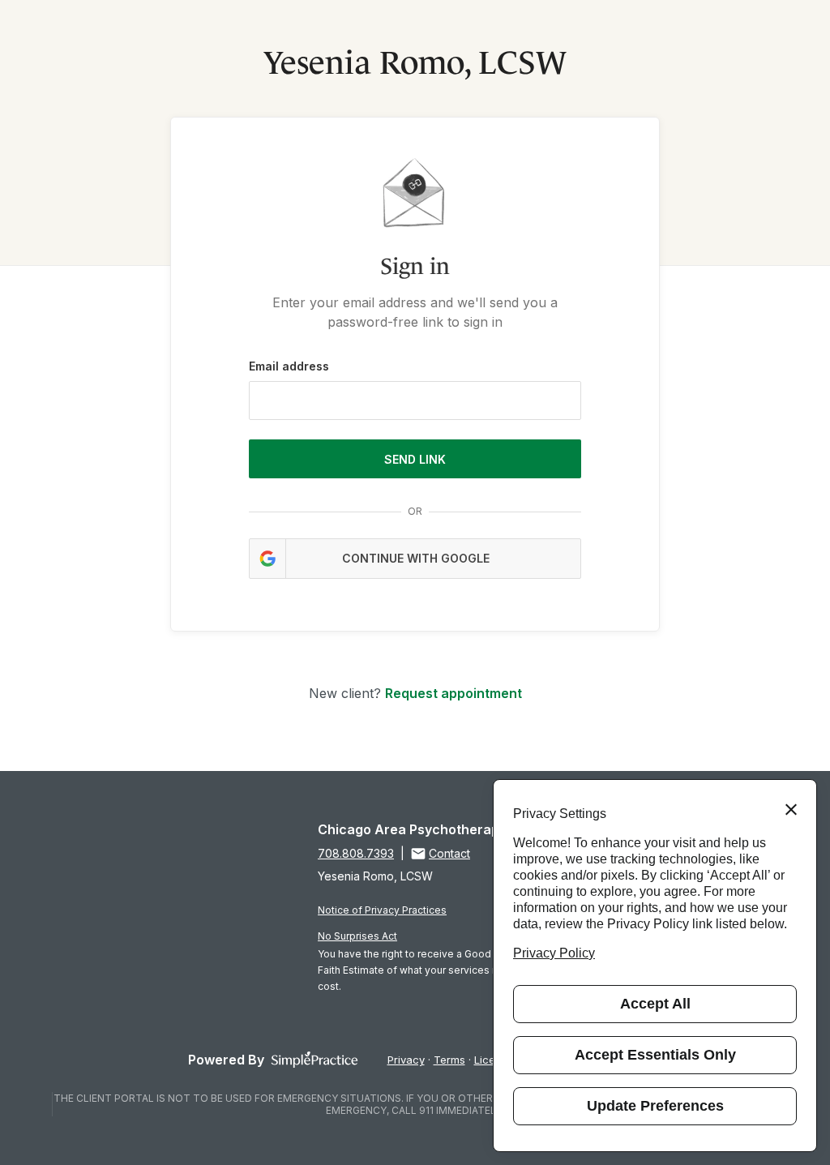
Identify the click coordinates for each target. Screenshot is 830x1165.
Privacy (406, 1059)
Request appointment (453, 693)
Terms (449, 1059)
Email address (289, 366)
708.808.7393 (356, 853)
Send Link (415, 459)
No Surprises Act (357, 936)
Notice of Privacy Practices (382, 910)
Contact (449, 853)
